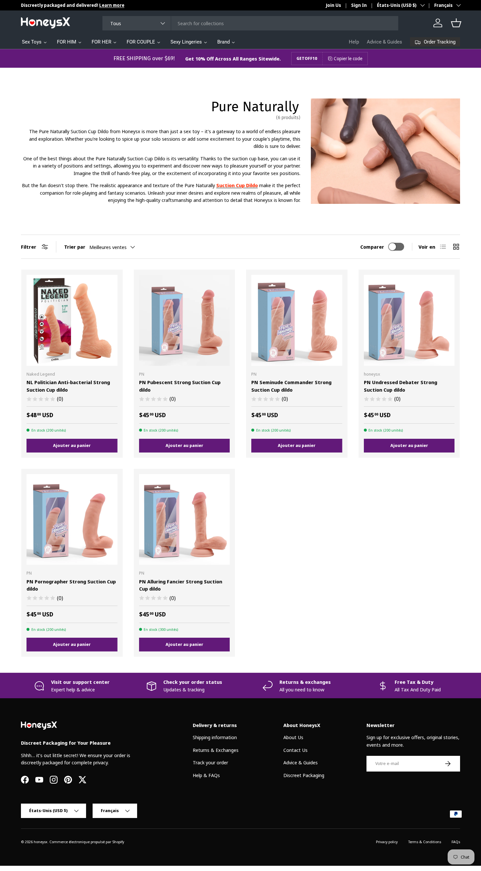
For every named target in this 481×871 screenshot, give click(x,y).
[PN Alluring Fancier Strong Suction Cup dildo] (184, 519)
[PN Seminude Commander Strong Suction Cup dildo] (296, 320)
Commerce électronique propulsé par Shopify (86, 841)
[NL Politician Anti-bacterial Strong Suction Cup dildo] (72, 320)
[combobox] (250, 23)
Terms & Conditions (424, 841)
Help (354, 42)
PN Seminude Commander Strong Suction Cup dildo (291, 386)
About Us (293, 737)
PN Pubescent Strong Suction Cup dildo (180, 386)
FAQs (456, 841)
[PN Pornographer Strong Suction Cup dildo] (72, 519)
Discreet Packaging (303, 775)
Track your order (210, 762)
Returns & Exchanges (216, 750)
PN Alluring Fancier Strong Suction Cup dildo (180, 585)
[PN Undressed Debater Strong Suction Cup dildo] (409, 320)
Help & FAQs (206, 775)
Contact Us (295, 750)
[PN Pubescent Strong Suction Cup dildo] (184, 320)
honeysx (40, 841)
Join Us (333, 5)
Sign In (359, 5)
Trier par (74, 246)
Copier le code (348, 58)
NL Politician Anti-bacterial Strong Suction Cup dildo (68, 386)
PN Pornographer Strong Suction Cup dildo (71, 585)
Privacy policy (387, 841)
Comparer (372, 246)
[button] (456, 23)
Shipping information (215, 737)
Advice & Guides (384, 42)
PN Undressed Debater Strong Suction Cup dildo (400, 386)
